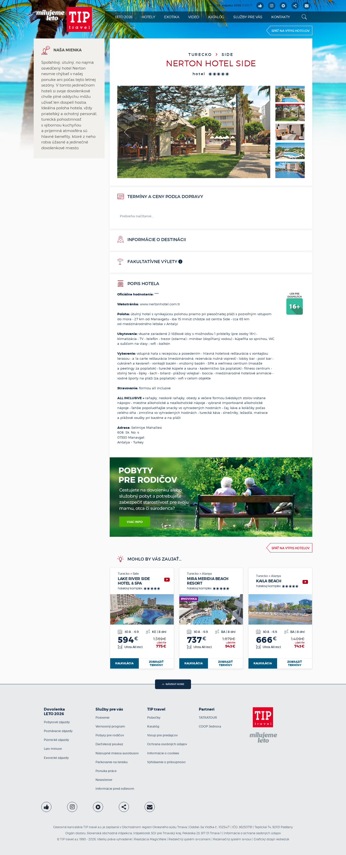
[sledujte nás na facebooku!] (260, 5)
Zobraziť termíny (156, 663)
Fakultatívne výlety (151, 261)
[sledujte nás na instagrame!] (271, 5)
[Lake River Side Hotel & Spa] (167, 580)
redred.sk (282, 839)
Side (228, 54)
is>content (203, 839)
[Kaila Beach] (305, 582)
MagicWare (158, 839)
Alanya (207, 573)
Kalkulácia (124, 663)
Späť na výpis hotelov (291, 31)
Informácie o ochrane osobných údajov (252, 833)
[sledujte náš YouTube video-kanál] (283, 5)
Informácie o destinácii (156, 239)
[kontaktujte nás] (150, 807)
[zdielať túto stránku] (295, 5)
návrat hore (175, 684)
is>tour (247, 839)
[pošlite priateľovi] (306, 5)
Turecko (201, 54)
